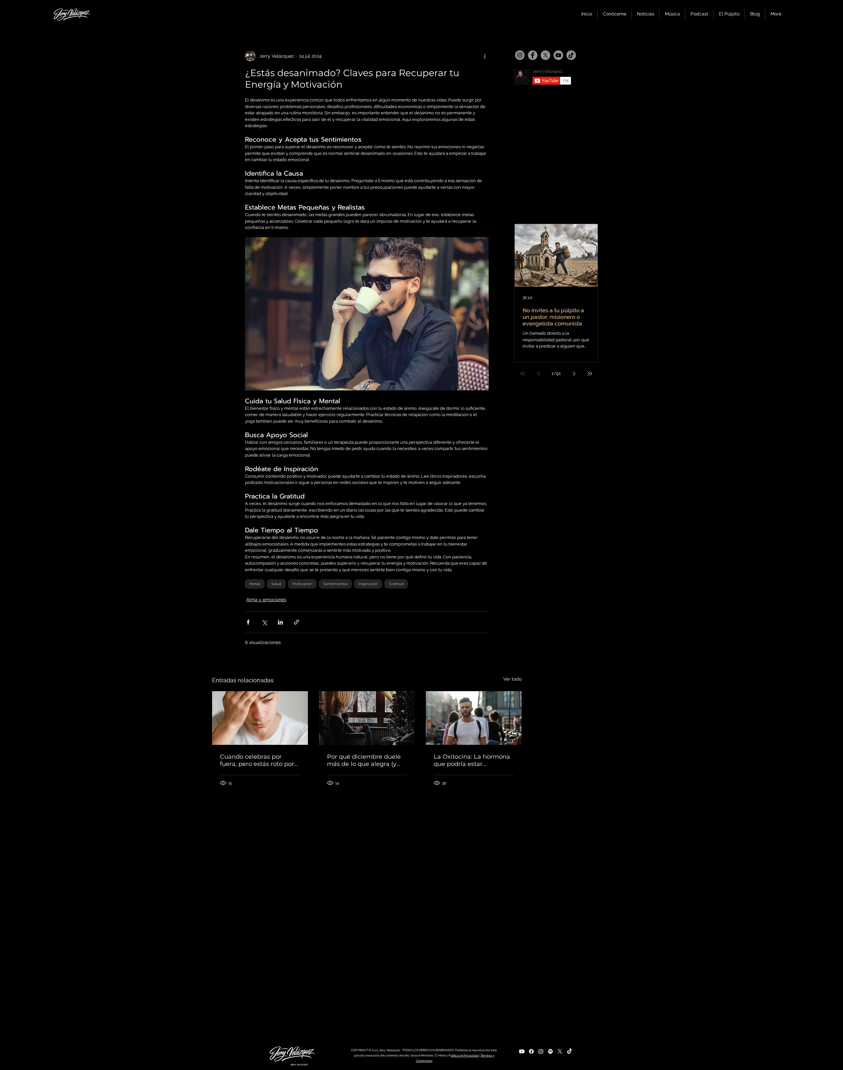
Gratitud (396, 583)
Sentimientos (335, 583)
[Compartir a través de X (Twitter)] (264, 622)
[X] (545, 55)
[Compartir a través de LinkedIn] (280, 622)
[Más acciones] (485, 56)
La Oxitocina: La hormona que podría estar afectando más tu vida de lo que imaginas (472, 760)
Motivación (302, 583)
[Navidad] (367, 718)
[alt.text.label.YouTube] (522, 1051)
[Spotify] (550, 1051)
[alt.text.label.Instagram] (541, 1051)
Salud (276, 583)
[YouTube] (558, 55)
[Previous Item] (525, 255)
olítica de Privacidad (465, 1055)
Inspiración (368, 583)
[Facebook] (532, 55)
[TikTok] (571, 55)
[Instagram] (520, 55)
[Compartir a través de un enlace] (296, 622)
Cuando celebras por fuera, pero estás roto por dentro (257, 760)
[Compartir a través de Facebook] (248, 622)
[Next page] (574, 374)
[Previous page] (538, 374)
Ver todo (512, 679)
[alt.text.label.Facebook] (531, 1051)
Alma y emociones (266, 599)
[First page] (523, 374)
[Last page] (590, 374)
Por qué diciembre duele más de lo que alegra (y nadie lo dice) (364, 760)
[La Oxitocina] (474, 718)
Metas (254, 583)
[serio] (260, 718)
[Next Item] (587, 255)
